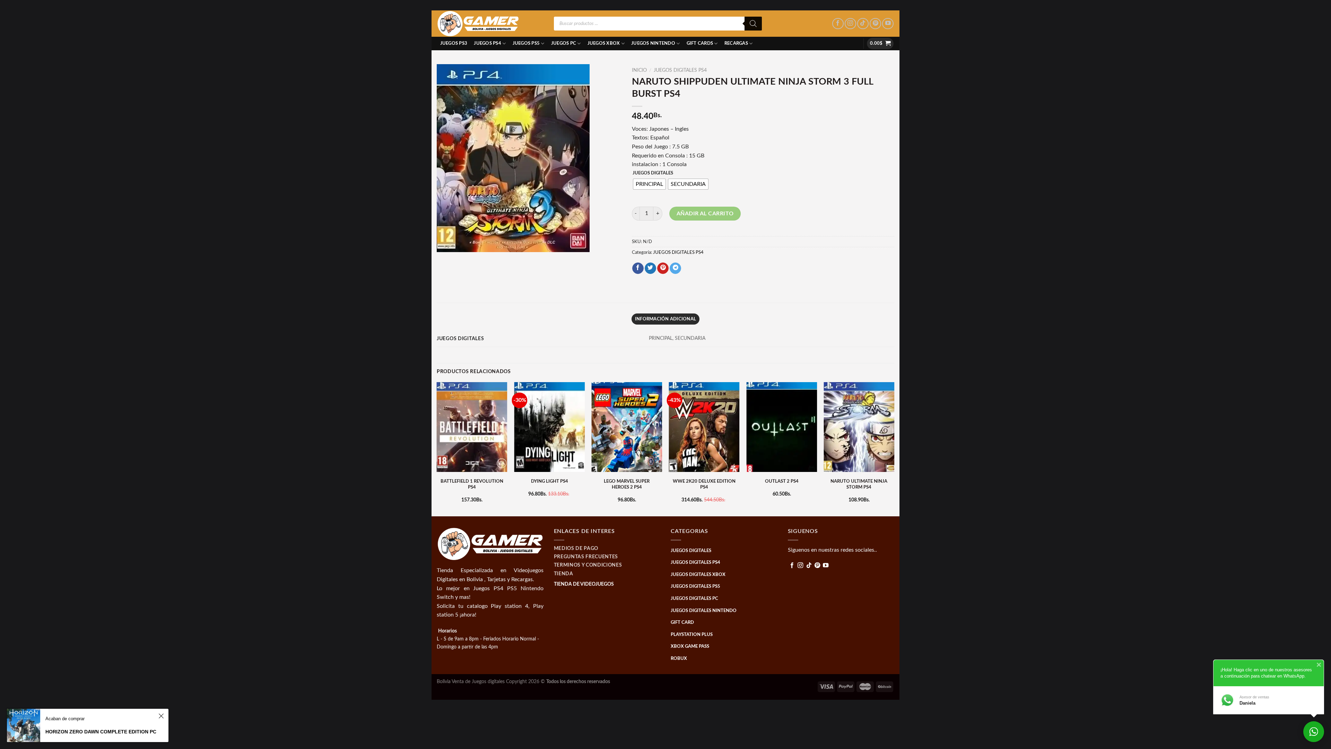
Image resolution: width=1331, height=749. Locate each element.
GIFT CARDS (700, 43)
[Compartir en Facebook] (638, 268)
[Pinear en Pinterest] (663, 268)
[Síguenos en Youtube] (888, 23)
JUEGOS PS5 (526, 43)
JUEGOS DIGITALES (653, 173)
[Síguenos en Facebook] (838, 23)
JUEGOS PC (563, 43)
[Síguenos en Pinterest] (875, 23)
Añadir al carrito (705, 213)
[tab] (665, 319)
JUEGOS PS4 (487, 43)
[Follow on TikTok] (863, 23)
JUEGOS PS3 (454, 43)
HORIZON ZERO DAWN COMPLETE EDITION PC (100, 731)
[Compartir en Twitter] (650, 268)
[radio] (649, 184)
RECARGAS (736, 43)
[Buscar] (753, 24)
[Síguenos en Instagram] (850, 23)
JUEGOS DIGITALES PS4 (680, 70)
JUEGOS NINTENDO (653, 43)
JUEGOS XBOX (604, 43)
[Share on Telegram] (675, 268)
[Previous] (437, 448)
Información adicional (665, 319)
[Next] (894, 448)
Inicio (639, 70)
